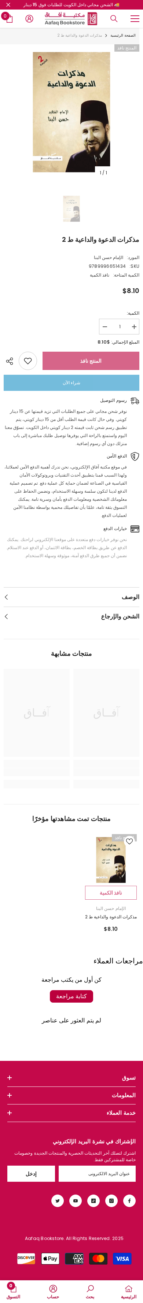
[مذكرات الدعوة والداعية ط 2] (111, 860)
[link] (106, 772)
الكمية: (133, 313)
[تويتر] (57, 1201)
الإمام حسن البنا (108, 257)
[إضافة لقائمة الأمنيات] (28, 361)
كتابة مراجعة (71, 996)
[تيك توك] (93, 1201)
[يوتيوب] (75, 1201)
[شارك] (11, 361)
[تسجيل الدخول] (29, 18)
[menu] (135, 18)
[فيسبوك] (129, 1201)
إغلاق (8, 5)
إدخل (31, 1173)
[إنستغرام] (111, 1201)
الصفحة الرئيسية (123, 35)
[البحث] (114, 18)
